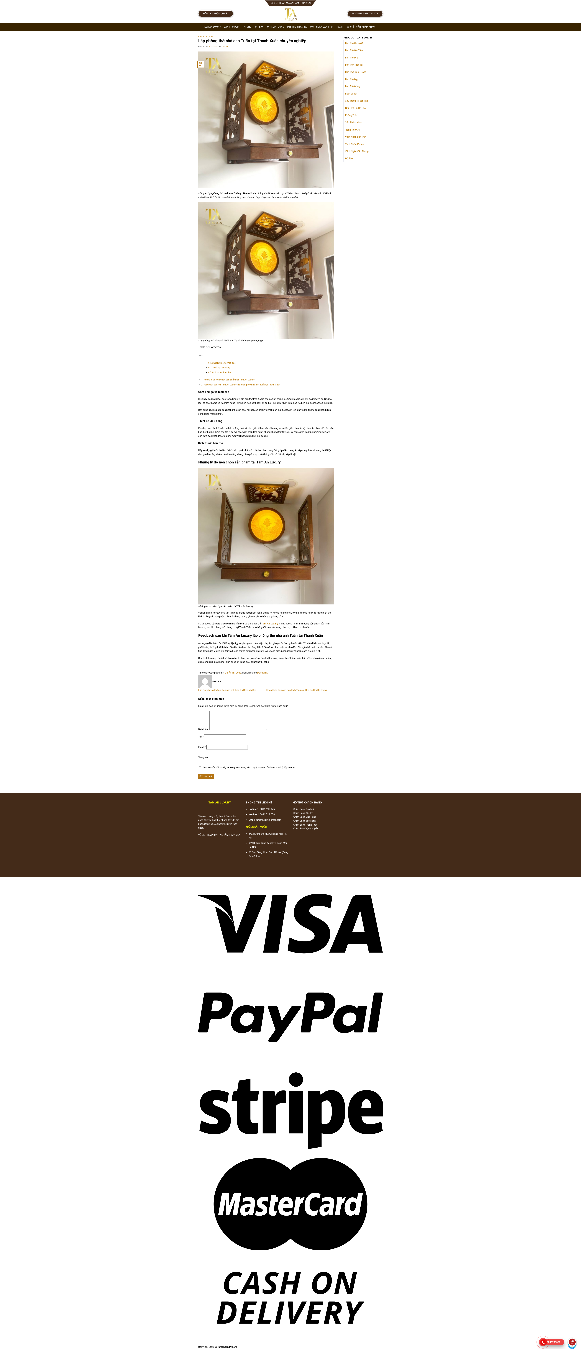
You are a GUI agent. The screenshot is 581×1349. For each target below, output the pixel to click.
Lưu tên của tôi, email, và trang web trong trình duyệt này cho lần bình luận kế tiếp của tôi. (249, 767)
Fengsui (225, 47)
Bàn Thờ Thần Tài (297, 27)
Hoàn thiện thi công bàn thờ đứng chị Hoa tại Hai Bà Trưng (296, 690)
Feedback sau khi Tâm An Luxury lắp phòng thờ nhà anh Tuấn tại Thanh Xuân (242, 384)
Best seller (351, 93)
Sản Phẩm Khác (365, 27)
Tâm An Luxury (213, 27)
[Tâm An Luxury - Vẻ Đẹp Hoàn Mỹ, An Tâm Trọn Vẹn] (290, 14)
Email (202, 747)
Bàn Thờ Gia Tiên (354, 50)
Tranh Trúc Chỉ (344, 27)
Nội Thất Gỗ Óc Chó (355, 108)
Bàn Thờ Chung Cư (354, 43)
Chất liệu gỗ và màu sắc (224, 363)
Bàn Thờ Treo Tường (271, 27)
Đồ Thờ (349, 158)
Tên (201, 736)
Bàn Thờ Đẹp (231, 27)
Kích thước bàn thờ (221, 372)
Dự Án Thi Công (205, 37)
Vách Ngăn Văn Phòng (357, 151)
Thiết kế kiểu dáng (221, 367)
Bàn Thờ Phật (352, 57)
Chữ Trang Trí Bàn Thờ (356, 100)
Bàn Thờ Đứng (352, 86)
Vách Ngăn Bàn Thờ (321, 27)
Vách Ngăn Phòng (354, 144)
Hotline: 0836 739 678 (365, 13)
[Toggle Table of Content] (200, 355)
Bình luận (203, 729)
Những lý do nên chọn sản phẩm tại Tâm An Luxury (229, 379)
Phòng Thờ (250, 27)
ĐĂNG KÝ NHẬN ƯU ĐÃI (215, 13)
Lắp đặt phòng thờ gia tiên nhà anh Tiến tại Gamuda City (227, 690)
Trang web (203, 757)
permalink (262, 672)
